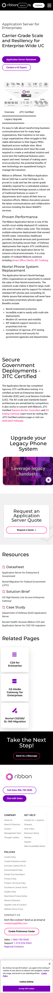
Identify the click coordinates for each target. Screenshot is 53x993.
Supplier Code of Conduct (15, 905)
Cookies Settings (26, 982)
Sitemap (27, 837)
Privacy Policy (10, 879)
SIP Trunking (41, 260)
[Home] (11, 5)
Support (27, 842)
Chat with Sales (14, 798)
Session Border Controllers (26, 410)
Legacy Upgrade (13, 119)
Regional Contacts (14, 946)
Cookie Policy (10, 857)
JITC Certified (26, 112)
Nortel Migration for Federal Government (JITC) (24, 583)
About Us (8, 820)
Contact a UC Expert (16, 67)
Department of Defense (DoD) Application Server (24, 614)
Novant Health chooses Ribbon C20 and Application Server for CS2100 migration (23, 624)
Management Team (12, 833)
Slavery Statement (12, 900)
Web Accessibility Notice (34, 846)
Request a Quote (25, 530)
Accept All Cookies (26, 989)
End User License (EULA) (15, 866)
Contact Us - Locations (34, 820)
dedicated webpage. (13, 420)
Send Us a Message (26, 755)
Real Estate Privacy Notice (15, 896)
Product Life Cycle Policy (15, 883)
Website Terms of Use (13, 909)
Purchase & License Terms (15, 887)
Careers (7, 829)
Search (30, 5)
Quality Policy (10, 892)
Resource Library (31, 833)
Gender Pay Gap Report (14, 874)
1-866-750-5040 (20, 939)
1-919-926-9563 (23, 943)
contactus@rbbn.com (15, 923)
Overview (9, 112)
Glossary (28, 824)
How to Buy (29, 829)
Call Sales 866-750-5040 (19, 790)
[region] (26, 976)
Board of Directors (12, 824)
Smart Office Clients (23, 260)
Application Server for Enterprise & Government (20, 574)
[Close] (49, 964)
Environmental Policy (13, 870)
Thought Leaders (11, 837)
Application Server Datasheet (21, 59)
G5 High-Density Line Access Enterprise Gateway (23, 599)
